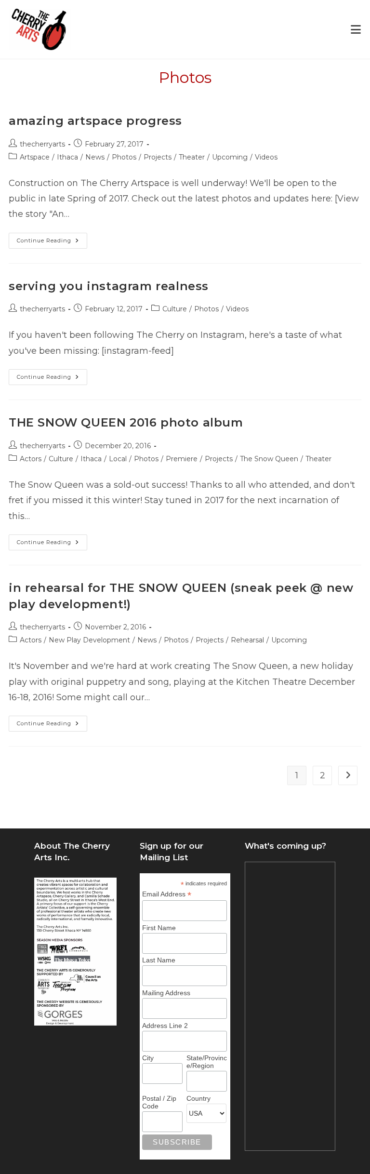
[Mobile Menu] (356, 29)
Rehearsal (247, 640)
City (148, 1058)
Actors (30, 458)
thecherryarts (42, 144)
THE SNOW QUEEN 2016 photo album (126, 422)
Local (118, 458)
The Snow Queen (269, 458)
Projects (158, 157)
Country (198, 1098)
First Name (159, 928)
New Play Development (89, 640)
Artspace (35, 157)
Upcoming (230, 157)
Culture (174, 309)
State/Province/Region (206, 1061)
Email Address (166, 894)
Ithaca (67, 157)
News (95, 157)
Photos (124, 157)
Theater (192, 157)
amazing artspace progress (95, 121)
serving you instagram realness (109, 286)
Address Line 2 (165, 1025)
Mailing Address (166, 993)
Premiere (182, 458)
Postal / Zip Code (159, 1102)
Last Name (158, 960)
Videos (266, 157)
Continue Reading (52, 243)
